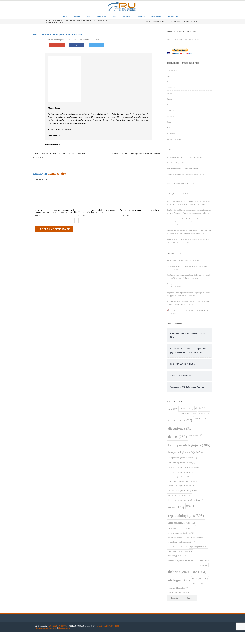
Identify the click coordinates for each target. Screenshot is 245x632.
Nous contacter (64, 628)
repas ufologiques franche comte (181, 542)
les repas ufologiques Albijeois (185, 452)
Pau (86, 40)
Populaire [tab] (174, 598)
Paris (168, 105)
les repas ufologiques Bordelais (182, 458)
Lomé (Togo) (171, 133)
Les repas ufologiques (189, 445)
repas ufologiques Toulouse (182, 561)
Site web (126, 216)
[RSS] (144, 144)
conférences (200, 418)
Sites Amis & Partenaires (46, 628)
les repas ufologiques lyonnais (180, 472)
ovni (176, 507)
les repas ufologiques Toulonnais (179, 495)
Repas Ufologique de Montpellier (178, 260)
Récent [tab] (189, 598)
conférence (180, 420)
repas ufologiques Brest (176, 537)
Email (81, 216)
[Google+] (134, 144)
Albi (173, 408)
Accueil (65, 16)
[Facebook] (118, 144)
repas (191, 505)
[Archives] (81, 40)
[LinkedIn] (139, 144)
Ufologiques (200, 579)
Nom (37, 216)
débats (177, 437)
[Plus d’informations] (110, 45)
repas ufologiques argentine (179, 528)
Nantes (169, 93)
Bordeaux (170, 82)
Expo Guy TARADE (172, 16)
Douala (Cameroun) (174, 139)
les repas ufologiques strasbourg (181, 486)
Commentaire (42, 180)
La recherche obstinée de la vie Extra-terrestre (183, 169)
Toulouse (170, 110)
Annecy (170, 76)
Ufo (198, 572)
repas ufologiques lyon (178, 547)
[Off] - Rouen (197, 583)
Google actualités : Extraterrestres (181, 194)
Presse (114, 16)
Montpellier (171, 116)
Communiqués (141, 16)
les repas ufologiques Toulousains (185, 500)
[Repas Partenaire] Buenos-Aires (181, 592)
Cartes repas (76, 16)
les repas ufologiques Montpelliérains (182, 481)
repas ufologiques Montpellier (180, 551)
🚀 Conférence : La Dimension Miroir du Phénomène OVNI (187, 310)
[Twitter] (123, 144)
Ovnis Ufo (172, 150)
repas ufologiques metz (198, 547)
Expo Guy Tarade (111, 626)
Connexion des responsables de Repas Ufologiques (184, 39)
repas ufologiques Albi (181, 522)
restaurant (205, 560)
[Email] (149, 144)
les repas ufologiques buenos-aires (181, 463)
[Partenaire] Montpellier (178, 588)
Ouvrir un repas (101, 16)
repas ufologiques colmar (196, 537)
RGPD (100, 626)
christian (200, 408)
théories (178, 572)
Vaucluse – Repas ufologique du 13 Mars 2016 (137, 154)
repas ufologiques (186, 516)
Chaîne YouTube (156, 16)
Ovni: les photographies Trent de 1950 (180, 183)
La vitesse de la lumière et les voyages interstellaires (185, 157)
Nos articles (126, 16)
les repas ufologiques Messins (178, 477)
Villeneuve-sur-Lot (173, 128)
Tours (169, 122)
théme (204, 565)
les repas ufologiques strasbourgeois (182, 491)
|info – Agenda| (172, 70)
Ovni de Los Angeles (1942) (176, 163)
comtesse (204, 414)
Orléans (169, 99)
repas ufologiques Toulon (177, 556)
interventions (195, 435)
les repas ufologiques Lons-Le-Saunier (183, 467)
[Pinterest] (128, 144)
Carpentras (171, 88)
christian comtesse (188, 413)
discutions (180, 428)
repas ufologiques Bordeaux (181, 533)
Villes (88, 16)
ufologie (179, 580)
